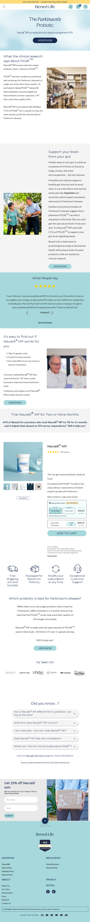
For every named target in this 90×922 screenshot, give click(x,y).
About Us (5, 886)
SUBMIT (9, 815)
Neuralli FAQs (52, 868)
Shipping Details (52, 556)
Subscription (7, 868)
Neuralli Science (52, 864)
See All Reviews (45, 322)
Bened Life (25, 909)
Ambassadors (7, 893)
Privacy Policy (35, 909)
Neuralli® (6, 864)
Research (5, 900)
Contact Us (6, 903)
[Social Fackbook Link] (48, 891)
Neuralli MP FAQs (35, 756)
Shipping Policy (8, 871)
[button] (4, 6)
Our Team (6, 889)
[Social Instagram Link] (54, 891)
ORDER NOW (45, 40)
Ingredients (23, 498)
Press (4, 896)
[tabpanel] (45, 2)
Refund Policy (7, 875)
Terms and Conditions (51, 909)
